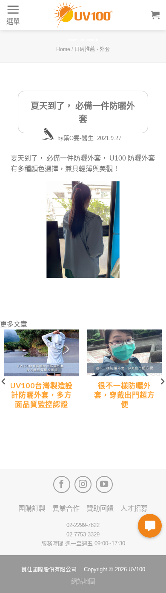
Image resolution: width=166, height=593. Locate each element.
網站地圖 (83, 581)
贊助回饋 (100, 508)
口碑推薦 (84, 49)
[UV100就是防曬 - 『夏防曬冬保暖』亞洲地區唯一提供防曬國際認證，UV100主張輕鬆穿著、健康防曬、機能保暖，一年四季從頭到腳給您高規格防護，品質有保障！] (83, 15)
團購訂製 (32, 508)
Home (63, 49)
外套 (105, 49)
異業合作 (66, 508)
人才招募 (134, 508)
